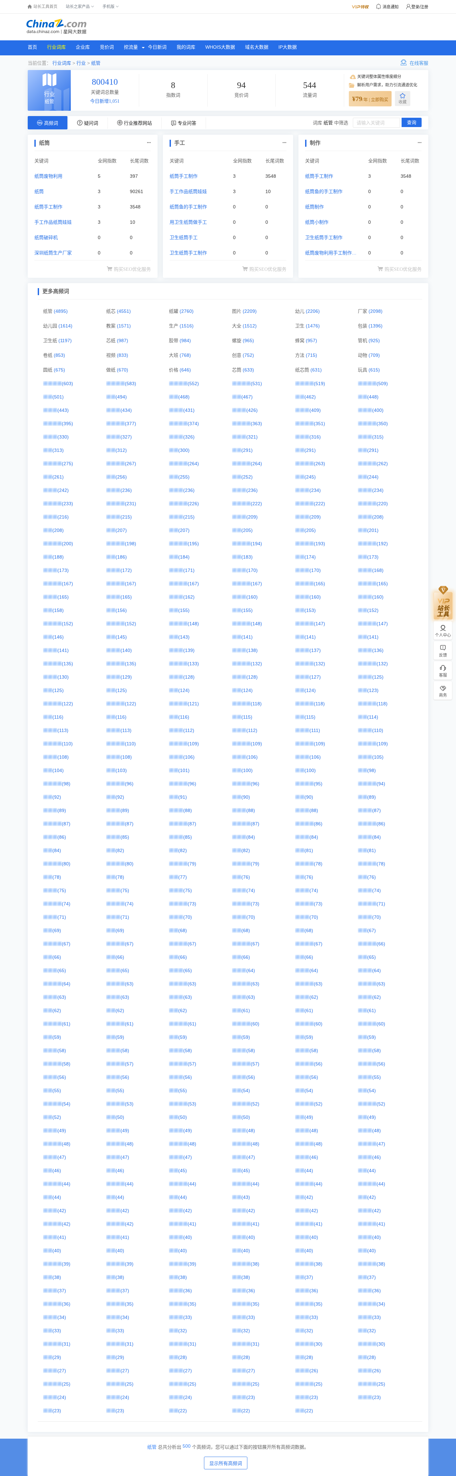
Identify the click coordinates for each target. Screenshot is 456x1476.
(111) (314, 730)
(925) (374, 340)
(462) (310, 397)
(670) (122, 370)
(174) (310, 557)
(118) (256, 703)
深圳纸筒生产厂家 (53, 252)
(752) (248, 355)
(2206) (313, 311)
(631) (316, 370)
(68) (182, 930)
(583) (130, 383)
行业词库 (56, 47)
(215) (126, 517)
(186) (121, 557)
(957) (311, 340)
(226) (193, 503)
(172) (126, 570)
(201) (373, 530)
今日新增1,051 (105, 101)
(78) (318, 863)
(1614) (65, 325)
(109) (193, 743)
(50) (120, 1117)
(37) (308, 1277)
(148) (193, 623)
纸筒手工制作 (48, 206)
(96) (129, 783)
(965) (248, 340)
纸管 (95, 63)
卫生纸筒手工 (184, 237)
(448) (373, 397)
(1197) (65, 340)
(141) (247, 637)
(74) (250, 890)
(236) (126, 490)
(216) (63, 517)
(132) (256, 663)
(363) (256, 423)
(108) (63, 757)
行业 (81, 63)
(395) (67, 423)
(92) (56, 797)
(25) (66, 1384)
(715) (311, 355)
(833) (122, 355)
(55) (376, 1077)
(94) (381, 783)
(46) (313, 1157)
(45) (182, 1170)
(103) (121, 770)
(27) (61, 1370)
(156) (121, 610)
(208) (378, 517)
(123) (373, 690)
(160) (252, 597)
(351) (319, 423)
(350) (382, 423)
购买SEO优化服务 (132, 269)
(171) (189, 570)
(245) (310, 477)
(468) (184, 397)
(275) (67, 463)
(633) (248, 370)
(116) (57, 717)
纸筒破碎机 (46, 237)
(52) (255, 1103)
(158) (58, 610)
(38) (255, 1264)
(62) (313, 997)
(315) (378, 437)
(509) (382, 383)
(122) (67, 703)
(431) (189, 410)
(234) (315, 490)
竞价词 (107, 47)
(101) (184, 770)
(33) (187, 1317)
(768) (185, 355)
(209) (252, 517)
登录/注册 (419, 7)
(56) (318, 1063)
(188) (58, 557)
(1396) (376, 325)
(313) (58, 450)
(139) (189, 650)
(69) (56, 930)
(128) (189, 677)
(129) (126, 677)
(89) (371, 797)
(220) (382, 503)
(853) (59, 355)
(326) (189, 437)
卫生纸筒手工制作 (188, 252)
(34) (381, 1304)
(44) (308, 1170)
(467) (247, 397)
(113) (62, 730)
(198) (130, 543)
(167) (67, 583)
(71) (381, 903)
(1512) (250, 325)
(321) (252, 437)
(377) (130, 423)
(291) (247, 450)
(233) (67, 503)
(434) (126, 410)
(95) (318, 783)
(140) (126, 650)
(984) (185, 340)
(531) (256, 383)
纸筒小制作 (316, 222)
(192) (382, 543)
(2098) (376, 311)
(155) (184, 610)
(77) (182, 877)
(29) (56, 1357)
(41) (192, 1224)
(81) (308, 850)
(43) (245, 1197)
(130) (63, 677)
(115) (246, 717)
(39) (66, 1264)
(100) (247, 770)
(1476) (313, 325)
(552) (193, 383)
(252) (247, 477)
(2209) (250, 311)
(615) (374, 370)
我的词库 (186, 47)
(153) (310, 610)
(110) (377, 730)
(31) (66, 1344)
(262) (382, 463)
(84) (250, 837)
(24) (61, 1397)
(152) (373, 610)
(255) (184, 477)
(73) (192, 903)
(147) (319, 623)
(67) (371, 930)
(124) (184, 690)
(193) (319, 543)
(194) (256, 543)
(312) (121, 450)
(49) (308, 1117)
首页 (32, 47)
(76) (245, 877)
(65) (371, 957)
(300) (184, 450)
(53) (129, 1103)
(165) (319, 583)
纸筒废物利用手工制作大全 (331, 253)
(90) (245, 797)
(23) (250, 1397)
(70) (187, 917)
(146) (58, 637)
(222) (256, 503)
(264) (193, 463)
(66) (381, 943)
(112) (188, 730)
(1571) (124, 325)
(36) (187, 1290)
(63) (129, 983)
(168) (378, 570)
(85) (125, 837)
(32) (182, 1330)
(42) (308, 1197)
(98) (371, 770)
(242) (63, 490)
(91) (182, 797)
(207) (121, 530)
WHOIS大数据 (220, 47)
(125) (378, 677)
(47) (381, 1144)
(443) (63, 410)
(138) (252, 650)
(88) (187, 810)
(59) (56, 1037)
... (149, 141)
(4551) (124, 311)
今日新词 (157, 47)
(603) (67, 383)
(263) (319, 463)
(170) (252, 570)
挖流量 (131, 47)
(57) (129, 1063)
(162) (189, 597)
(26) (313, 1370)
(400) (378, 410)
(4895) (61, 311)
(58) (61, 1050)
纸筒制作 (314, 206)
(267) (130, 463)
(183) (247, 557)
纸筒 (39, 191)
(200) (67, 543)
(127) (315, 677)
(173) (373, 557)
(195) (193, 543)
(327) (126, 437)
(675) (59, 370)
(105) (378, 757)
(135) (67, 663)
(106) (189, 757)
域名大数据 (256, 47)
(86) (318, 823)
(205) (247, 530)
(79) (192, 863)
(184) (184, 557)
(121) (193, 703)
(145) (121, 637)
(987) (122, 340)
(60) (255, 1023)
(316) (315, 437)
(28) (182, 1357)
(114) (372, 717)
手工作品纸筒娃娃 (53, 222)
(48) (250, 1130)
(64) (250, 970)
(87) (376, 810)
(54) (245, 1090)
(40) (187, 1237)
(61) (245, 1010)
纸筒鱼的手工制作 (188, 206)
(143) (184, 637)
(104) (58, 770)
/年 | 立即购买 (370, 98)
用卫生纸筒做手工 (188, 222)
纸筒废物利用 (48, 176)
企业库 (83, 47)
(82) (120, 850)
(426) (252, 410)
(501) (58, 397)
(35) (129, 1304)
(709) (374, 355)
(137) (315, 650)
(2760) (187, 311)
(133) (193, 663)
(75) (61, 890)
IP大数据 (287, 47)
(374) (193, 423)
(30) (318, 1344)
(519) (319, 383)
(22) (182, 1410)
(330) (63, 437)
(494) (121, 397)
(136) (378, 650)
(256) (121, 477)
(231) (130, 503)
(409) (315, 410)
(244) (373, 477)
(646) (185, 370)
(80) (66, 863)
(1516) (187, 325)
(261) (58, 477)
